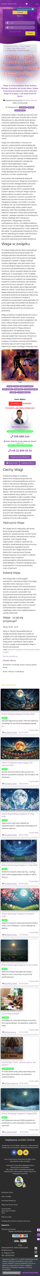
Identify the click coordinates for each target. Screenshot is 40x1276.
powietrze (13, 656)
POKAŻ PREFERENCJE (11, 1273)
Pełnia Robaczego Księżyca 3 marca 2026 (20, 965)
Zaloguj (30, 33)
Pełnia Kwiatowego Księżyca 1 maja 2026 (19, 865)
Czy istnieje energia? (11, 1014)
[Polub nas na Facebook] (14, 1152)
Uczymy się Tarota (7, 1068)
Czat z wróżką (6, 1196)
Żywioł (5, 656)
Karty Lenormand (19, 1159)
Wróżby (28, 1159)
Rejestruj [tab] (20, 16)
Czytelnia (5, 1017)
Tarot (34, 1159)
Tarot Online (8, 1159)
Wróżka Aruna (10, 1032)
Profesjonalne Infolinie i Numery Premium (15, 1221)
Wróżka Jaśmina (11, 1083)
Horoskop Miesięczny (8, 1200)
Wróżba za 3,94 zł (28, 463)
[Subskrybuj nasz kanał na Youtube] (26, 1152)
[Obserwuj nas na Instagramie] (20, 1152)
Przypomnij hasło (15, 31)
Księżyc (4, 717)
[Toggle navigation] (36, 4)
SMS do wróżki (6, 1217)
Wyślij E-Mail (12, 463)
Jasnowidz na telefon (8, 1211)
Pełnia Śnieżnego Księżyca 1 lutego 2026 (19, 1113)
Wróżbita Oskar (29, 100)
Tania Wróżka (6, 1209)
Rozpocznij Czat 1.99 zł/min (20, 457)
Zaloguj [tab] (20, 12)
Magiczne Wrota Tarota (9, 1205)
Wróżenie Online (7, 1192)
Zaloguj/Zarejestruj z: (24, 9)
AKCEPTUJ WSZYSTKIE (30, 1273)
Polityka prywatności (8, 1229)
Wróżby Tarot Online (9, 4)
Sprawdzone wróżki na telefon (20, 1161)
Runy (3, 1213)
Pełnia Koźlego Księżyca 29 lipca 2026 (18, 714)
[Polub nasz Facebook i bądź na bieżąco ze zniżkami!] (36, 1248)
